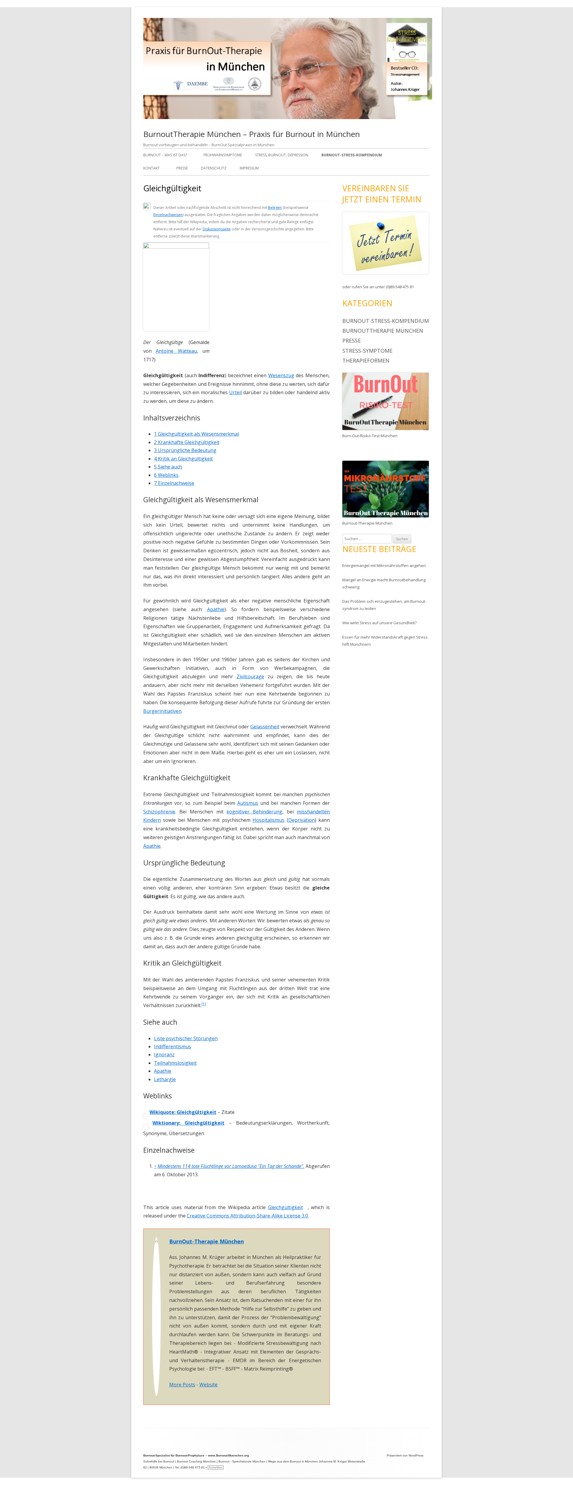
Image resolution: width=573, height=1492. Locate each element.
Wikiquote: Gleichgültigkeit (183, 1112)
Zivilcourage (250, 676)
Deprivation (301, 820)
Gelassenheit (264, 726)
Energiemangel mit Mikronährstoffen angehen (384, 565)
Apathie (215, 609)
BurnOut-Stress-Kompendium (351, 155)
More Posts (182, 1384)
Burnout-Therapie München (367, 523)
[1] (203, 1004)
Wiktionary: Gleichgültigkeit (188, 1123)
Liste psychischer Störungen (186, 1038)
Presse (182, 168)
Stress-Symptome (367, 350)
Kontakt (151, 168)
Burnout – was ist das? (165, 155)
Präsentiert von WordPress (405, 1455)
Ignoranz (164, 1054)
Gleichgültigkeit (285, 1207)
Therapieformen (365, 360)
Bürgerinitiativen (162, 711)
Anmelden (216, 1467)
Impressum (249, 168)
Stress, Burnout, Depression (281, 155)
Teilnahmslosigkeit (175, 1063)
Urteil (235, 392)
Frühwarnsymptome (223, 155)
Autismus (247, 803)
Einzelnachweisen (168, 214)
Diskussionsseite (217, 229)
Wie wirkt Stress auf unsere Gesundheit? (379, 622)
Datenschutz (214, 168)
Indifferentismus (172, 1046)
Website (208, 1384)
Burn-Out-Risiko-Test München (370, 435)
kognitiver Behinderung (254, 811)
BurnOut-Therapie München (206, 1241)
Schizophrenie (159, 811)
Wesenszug (281, 375)
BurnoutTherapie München (382, 330)
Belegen (275, 207)
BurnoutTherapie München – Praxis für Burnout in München (251, 134)
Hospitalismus (268, 820)
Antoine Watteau (176, 351)
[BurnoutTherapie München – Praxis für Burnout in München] (287, 117)
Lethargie (165, 1079)
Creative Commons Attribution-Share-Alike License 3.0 (247, 1215)
